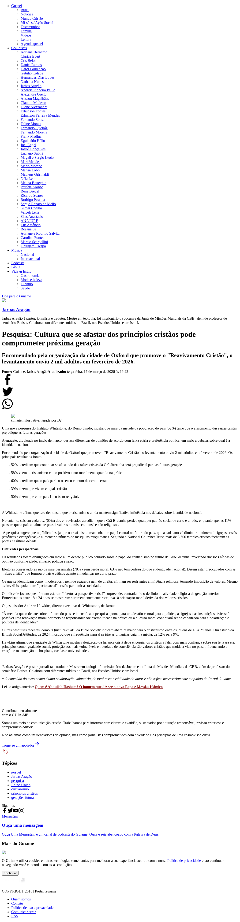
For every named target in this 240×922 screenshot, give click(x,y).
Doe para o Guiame (16, 296)
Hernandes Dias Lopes (37, 77)
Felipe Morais (31, 124)
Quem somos (21, 899)
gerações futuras (23, 798)
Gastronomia (30, 276)
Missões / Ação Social (37, 23)
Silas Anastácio (32, 216)
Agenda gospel (32, 44)
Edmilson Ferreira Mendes (40, 115)
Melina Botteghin (33, 183)
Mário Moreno (31, 166)
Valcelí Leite (30, 212)
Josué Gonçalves (33, 149)
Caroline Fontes (32, 238)
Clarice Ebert (30, 56)
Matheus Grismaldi (35, 174)
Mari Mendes (30, 162)
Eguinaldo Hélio (33, 141)
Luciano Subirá (32, 153)
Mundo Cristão (32, 18)
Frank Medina (31, 136)
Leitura (26, 39)
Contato (17, 903)
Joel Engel (28, 145)
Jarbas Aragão (31, 86)
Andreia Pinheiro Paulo (38, 90)
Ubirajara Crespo (33, 246)
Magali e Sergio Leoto (37, 157)
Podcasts (17, 263)
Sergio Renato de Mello (38, 204)
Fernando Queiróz (34, 128)
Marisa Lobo (30, 170)
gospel (16, 772)
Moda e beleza (31, 280)
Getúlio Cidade (32, 73)
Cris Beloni (29, 61)
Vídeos (26, 35)
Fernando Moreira (34, 132)
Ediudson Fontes (33, 111)
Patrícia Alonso (32, 187)
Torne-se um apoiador (18, 745)
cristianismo (20, 789)
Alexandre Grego (33, 94)
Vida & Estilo (21, 271)
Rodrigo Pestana (33, 200)
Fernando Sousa (33, 120)
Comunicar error (23, 912)
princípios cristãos (24, 793)
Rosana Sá (28, 229)
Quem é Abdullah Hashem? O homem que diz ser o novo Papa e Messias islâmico (99, 687)
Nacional (27, 254)
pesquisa (17, 781)
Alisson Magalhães (35, 98)
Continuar (10, 873)
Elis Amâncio (31, 225)
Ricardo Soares (32, 195)
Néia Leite (28, 179)
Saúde (25, 288)
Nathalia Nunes (32, 82)
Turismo (27, 284)
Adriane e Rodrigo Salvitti (40, 233)
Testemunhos (30, 27)
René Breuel (30, 191)
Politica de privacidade (184, 861)
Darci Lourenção (33, 69)
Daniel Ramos (31, 65)
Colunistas (19, 48)
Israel (25, 10)
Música (16, 250)
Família (26, 31)
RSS (14, 916)
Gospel (16, 6)
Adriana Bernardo (34, 52)
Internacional (30, 259)
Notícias (27, 14)
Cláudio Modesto (33, 103)
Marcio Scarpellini (34, 242)
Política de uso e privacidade (32, 908)
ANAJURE (29, 221)
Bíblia (15, 267)
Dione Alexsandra (34, 107)
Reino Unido (20, 785)
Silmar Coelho (31, 208)
